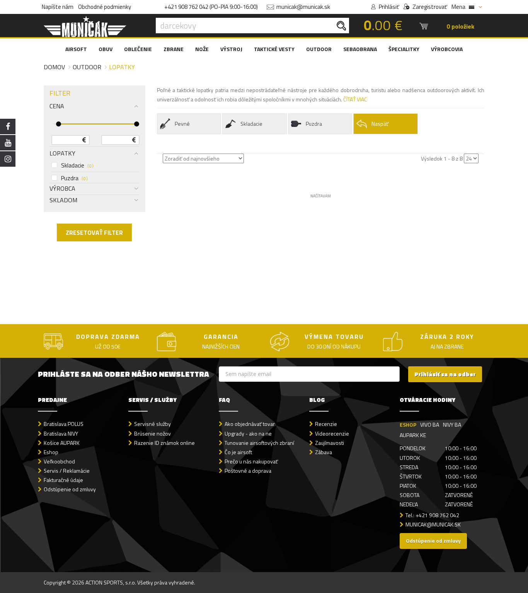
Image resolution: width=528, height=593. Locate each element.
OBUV (105, 49)
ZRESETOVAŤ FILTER (94, 232)
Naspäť (379, 124)
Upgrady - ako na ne (248, 433)
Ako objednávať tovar (250, 424)
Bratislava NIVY (61, 433)
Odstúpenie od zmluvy (70, 489)
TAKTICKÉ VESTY (274, 49)
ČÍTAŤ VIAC (355, 99)
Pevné (182, 124)
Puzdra (74, 178)
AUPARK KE (413, 435)
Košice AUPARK (62, 443)
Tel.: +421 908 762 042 (432, 515)
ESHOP (408, 424)
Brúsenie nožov (152, 433)
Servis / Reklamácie (67, 471)
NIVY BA (452, 424)
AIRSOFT (76, 49)
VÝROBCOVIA (447, 49)
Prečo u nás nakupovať (251, 461)
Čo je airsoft (238, 452)
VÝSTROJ (231, 49)
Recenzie (326, 424)
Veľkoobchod (59, 461)
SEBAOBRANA (360, 49)
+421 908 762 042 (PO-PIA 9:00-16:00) (211, 6)
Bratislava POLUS (63, 424)
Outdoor (87, 67)
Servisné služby (152, 424)
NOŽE (202, 49)
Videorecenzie (332, 433)
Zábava (323, 452)
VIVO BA (429, 424)
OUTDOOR (319, 49)
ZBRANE (174, 49)
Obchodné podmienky (104, 6)
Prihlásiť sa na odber (445, 374)
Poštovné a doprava (248, 471)
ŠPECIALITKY (403, 49)
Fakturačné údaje (63, 480)
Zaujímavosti (329, 443)
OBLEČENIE (138, 49)
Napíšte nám (57, 6)
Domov (54, 67)
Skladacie (77, 165)
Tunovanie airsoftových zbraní (259, 443)
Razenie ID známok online (164, 443)
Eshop (51, 452)
